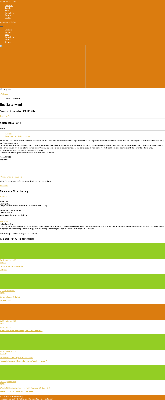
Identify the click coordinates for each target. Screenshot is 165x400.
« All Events (4, 94)
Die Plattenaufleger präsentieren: (11, 265)
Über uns (8, 15)
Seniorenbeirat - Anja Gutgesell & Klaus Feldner (23, 356)
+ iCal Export (17, 177)
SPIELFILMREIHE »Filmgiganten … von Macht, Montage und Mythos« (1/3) (25, 386)
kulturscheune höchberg (8, 1)
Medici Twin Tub (21, 326)
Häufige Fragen (10, 13)
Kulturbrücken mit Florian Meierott (17, 136)
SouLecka (8, 134)
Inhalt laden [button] (4, 185)
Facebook (3, 399)
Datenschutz (33, 399)
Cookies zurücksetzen (45, 399)
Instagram (10, 399)
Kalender (8, 8)
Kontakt (8, 17)
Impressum (25, 399)
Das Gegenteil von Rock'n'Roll (10, 295)
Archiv (7, 10)
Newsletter (4, 221)
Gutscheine (9, 5)
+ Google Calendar (6, 177)
